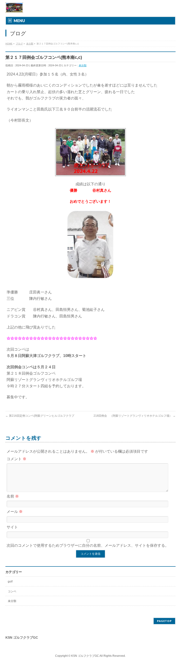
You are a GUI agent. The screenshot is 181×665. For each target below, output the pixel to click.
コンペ (12, 591)
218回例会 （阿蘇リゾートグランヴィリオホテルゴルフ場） (135, 415)
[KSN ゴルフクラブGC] (14, 7)
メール (15, 512)
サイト (12, 527)
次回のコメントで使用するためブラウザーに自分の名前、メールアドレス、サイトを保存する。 (88, 545)
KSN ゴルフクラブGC (85, 655)
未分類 (82, 65)
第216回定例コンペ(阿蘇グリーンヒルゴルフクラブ (39, 415)
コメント (16, 459)
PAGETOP (164, 620)
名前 (13, 496)
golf (10, 581)
